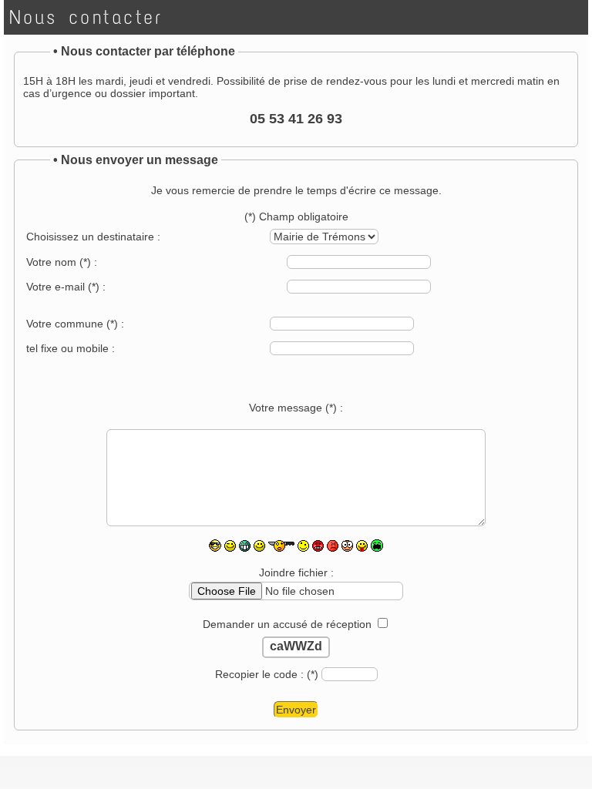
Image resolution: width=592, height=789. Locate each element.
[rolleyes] (347, 546)
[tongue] (362, 546)
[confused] (332, 546)
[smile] (259, 546)
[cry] (377, 545)
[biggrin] (245, 546)
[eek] (303, 546)
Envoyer (296, 709)
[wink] (230, 546)
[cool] (215, 545)
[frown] (281, 546)
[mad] (318, 546)
